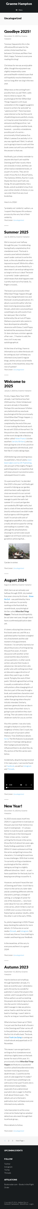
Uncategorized (18, 220)
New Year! (13, 806)
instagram (24, 931)
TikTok (7, 1170)
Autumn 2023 (16, 967)
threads (13, 931)
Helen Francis (20, 438)
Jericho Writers (18, 441)
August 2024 (15, 580)
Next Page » (20, 1141)
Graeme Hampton (19, 4)
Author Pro (22, 1202)
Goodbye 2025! (17, 31)
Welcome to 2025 (14, 383)
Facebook (10, 766)
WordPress (24, 1204)
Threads (10, 769)
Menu (20, 10)
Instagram (27, 766)
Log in (31, 1204)
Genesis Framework (11, 1204)
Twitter (7, 1164)
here (6, 739)
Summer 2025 (16, 232)
